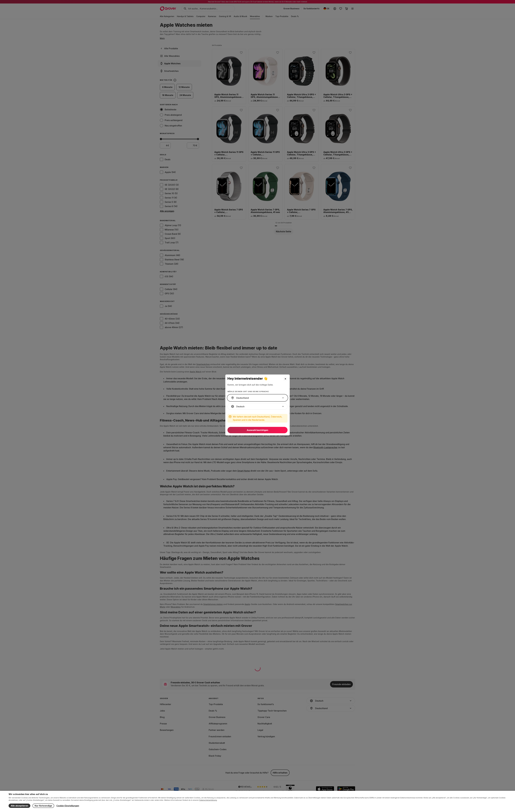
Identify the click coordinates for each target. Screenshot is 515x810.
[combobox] (257, 398)
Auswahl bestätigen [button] (257, 430)
